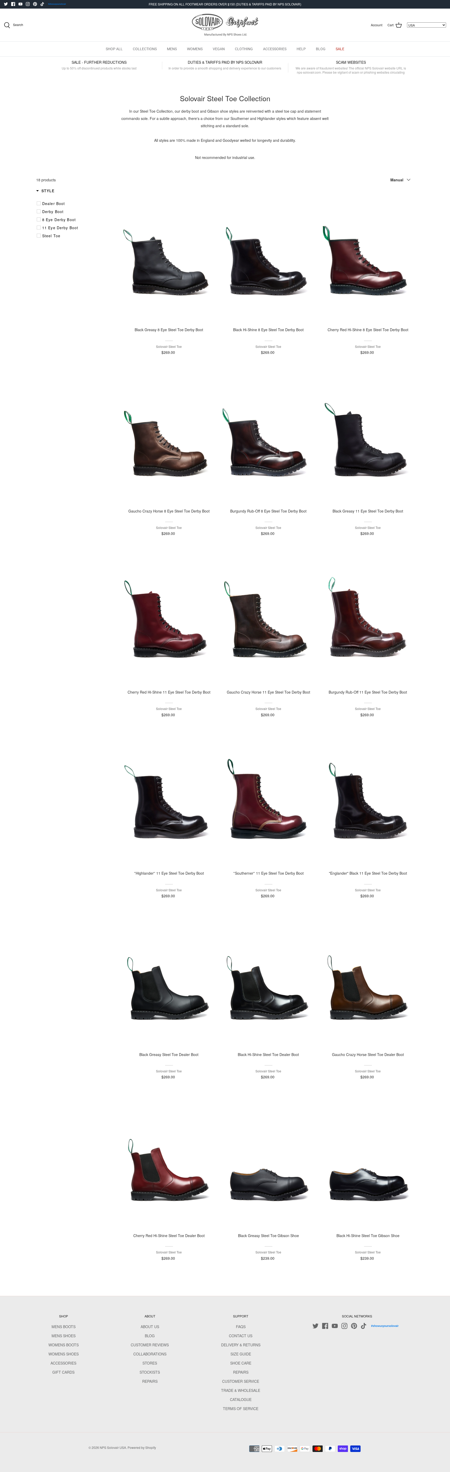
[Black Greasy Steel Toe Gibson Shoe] (268, 1162)
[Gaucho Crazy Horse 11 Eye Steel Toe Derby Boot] (268, 618)
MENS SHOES (64, 1335)
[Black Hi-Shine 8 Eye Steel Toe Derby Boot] (268, 256)
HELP (301, 49)
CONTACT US (240, 1335)
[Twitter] (6, 4)
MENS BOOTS (64, 1326)
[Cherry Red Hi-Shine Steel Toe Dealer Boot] (169, 1162)
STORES (149, 1363)
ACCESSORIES (274, 49)
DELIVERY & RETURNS (240, 1344)
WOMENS (195, 49)
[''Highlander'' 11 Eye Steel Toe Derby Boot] (169, 800)
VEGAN (219, 49)
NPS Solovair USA (113, 1447)
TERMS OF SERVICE (240, 1408)
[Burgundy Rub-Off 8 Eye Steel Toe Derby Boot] (268, 437)
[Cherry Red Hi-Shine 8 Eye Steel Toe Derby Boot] (368, 256)
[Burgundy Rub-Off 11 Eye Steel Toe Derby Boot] (368, 618)
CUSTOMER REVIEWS (150, 1344)
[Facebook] (13, 4)
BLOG (321, 49)
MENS (172, 49)
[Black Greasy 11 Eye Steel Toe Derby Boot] (368, 437)
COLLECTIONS (145, 49)
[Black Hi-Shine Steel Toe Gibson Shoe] (368, 1162)
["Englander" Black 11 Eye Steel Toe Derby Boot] (368, 800)
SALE (340, 49)
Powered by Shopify (142, 1447)
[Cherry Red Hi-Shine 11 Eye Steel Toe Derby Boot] (169, 618)
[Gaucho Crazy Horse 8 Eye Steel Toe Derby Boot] (169, 437)
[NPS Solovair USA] (225, 25)
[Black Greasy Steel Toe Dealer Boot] (169, 981)
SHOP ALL (114, 49)
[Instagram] (28, 4)
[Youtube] (20, 4)
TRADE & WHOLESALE (240, 1390)
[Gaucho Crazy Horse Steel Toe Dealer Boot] (368, 981)
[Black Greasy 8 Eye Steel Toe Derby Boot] (169, 256)
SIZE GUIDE (240, 1353)
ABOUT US (150, 1326)
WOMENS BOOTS (63, 1344)
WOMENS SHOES (63, 1353)
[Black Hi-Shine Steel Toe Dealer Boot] (268, 981)
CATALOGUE (241, 1399)
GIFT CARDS (63, 1372)
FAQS (241, 1326)
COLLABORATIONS (149, 1353)
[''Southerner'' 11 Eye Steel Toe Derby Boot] (268, 800)
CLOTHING (244, 49)
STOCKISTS (150, 1372)
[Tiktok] (42, 4)
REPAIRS (150, 1381)
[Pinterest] (35, 4)
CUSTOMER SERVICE (240, 1381)
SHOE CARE (240, 1363)
